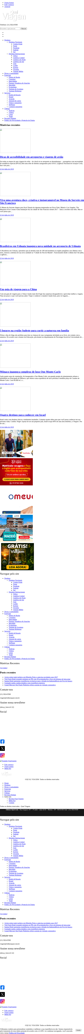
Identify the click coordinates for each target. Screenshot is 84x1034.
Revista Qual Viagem (16, 799)
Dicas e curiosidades (11, 73)
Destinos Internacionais (17, 54)
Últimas (7, 109)
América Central (18, 58)
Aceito (78, 1030)
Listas (11, 114)
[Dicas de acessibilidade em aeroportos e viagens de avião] (15, 152)
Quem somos (8, 766)
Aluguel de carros (15, 101)
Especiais (7, 75)
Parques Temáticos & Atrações (19, 83)
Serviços (7, 93)
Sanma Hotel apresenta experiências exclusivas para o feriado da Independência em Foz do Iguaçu (38, 681)
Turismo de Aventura (16, 89)
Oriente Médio (18, 71)
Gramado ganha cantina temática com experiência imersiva (24, 683)
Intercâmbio (13, 81)
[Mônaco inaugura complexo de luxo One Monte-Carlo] (15, 367)
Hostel (11, 97)
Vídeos (11, 112)
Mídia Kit (7, 768)
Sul (14, 52)
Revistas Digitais (10, 118)
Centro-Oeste (17, 44)
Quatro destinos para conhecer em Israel (23, 414)
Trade (11, 116)
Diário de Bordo (14, 77)
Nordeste (16, 48)
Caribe (15, 65)
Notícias (11, 111)
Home (6, 783)
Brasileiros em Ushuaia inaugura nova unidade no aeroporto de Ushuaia (40, 246)
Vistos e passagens (15, 103)
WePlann (12, 105)
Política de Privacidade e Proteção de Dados (19, 120)
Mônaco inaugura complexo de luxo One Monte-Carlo (30, 371)
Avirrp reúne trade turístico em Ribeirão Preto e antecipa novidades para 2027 (31, 677)
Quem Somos (9, 3)
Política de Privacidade (17, 1033)
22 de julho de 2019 (7, 169)
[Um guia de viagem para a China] (15, 285)
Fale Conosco (9, 5)
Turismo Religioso (15, 91)
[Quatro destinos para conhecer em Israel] (15, 410)
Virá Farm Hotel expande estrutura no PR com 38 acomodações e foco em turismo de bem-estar (37, 679)
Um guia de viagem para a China (18, 289)
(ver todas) (3, 668)
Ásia (14, 64)
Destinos (7, 40)
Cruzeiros (12, 79)
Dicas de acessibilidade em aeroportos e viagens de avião (31, 156)
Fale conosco (8, 765)
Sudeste (15, 50)
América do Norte (19, 60)
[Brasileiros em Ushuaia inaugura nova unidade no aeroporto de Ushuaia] (15, 241)
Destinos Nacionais (15, 42)
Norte (15, 46)
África (15, 56)
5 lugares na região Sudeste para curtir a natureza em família (34, 330)
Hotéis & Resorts (15, 95)
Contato (11, 803)
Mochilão (12, 85)
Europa (15, 67)
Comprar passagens (15, 107)
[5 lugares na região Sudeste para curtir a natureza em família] (15, 326)
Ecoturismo (13, 87)
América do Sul (18, 62)
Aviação (11, 99)
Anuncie (7, 7)
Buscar (24, 28)
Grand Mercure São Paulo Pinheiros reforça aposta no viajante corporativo (30, 685)
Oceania (16, 69)
